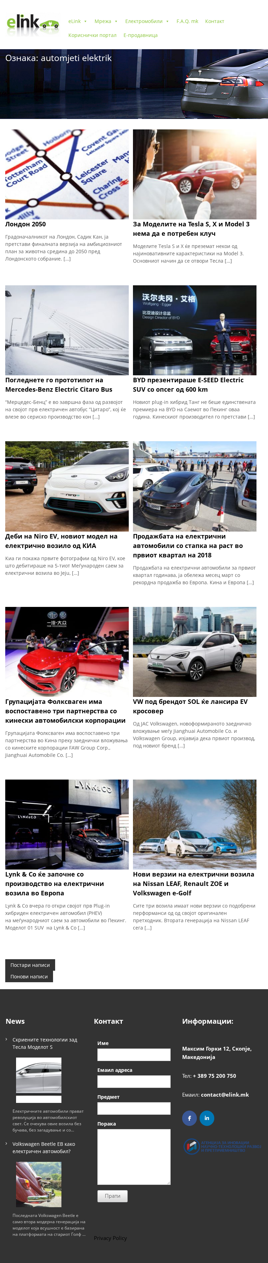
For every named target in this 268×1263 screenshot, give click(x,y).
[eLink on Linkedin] (207, 1118)
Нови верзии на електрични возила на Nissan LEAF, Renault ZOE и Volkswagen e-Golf (193, 883)
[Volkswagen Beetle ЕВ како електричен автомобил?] (39, 1184)
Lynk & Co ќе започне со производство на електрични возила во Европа (54, 883)
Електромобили (144, 21)
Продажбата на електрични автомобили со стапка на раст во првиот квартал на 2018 (188, 545)
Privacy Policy (110, 1237)
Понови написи (29, 976)
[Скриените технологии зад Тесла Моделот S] (39, 1080)
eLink (74, 21)
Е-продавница (141, 35)
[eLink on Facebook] (189, 1118)
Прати (112, 1196)
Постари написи (30, 965)
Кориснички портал (92, 35)
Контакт (214, 21)
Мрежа (103, 21)
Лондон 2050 (25, 224)
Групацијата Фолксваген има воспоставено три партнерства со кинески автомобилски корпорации (65, 710)
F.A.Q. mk (187, 21)
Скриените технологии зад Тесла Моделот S (45, 1043)
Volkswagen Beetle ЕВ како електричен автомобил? (44, 1148)
